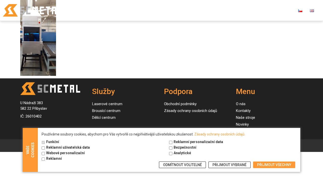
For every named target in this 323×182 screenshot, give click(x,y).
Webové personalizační (65, 153)
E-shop (261, 10)
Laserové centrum (107, 104)
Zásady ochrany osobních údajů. (219, 134)
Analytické (182, 153)
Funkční (52, 142)
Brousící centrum (106, 110)
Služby (135, 10)
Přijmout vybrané (229, 165)
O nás (214, 10)
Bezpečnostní (185, 147)
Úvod (116, 10)
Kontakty (237, 10)
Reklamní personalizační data (198, 142)
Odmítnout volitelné (182, 165)
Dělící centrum (104, 117)
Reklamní (54, 158)
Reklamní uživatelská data (68, 147)
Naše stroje (165, 10)
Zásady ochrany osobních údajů (190, 110)
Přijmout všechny (274, 165)
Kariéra (283, 10)
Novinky (193, 10)
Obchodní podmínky (180, 104)
